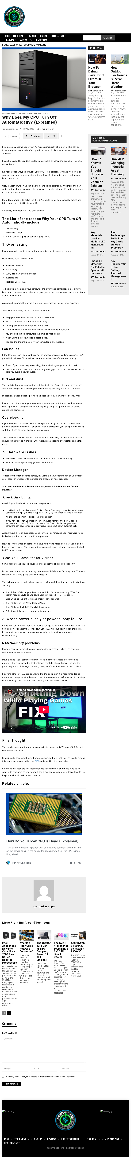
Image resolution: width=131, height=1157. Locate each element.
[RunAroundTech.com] (14, 16)
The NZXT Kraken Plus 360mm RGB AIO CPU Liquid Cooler (61, 950)
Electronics (16, 44)
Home (5, 44)
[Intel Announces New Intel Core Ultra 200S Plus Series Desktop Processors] (9, 935)
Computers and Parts (35, 44)
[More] (61, 136)
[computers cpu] (44, 890)
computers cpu (10, 129)
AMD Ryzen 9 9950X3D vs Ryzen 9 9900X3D (78, 947)
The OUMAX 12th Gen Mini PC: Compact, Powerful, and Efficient (44, 951)
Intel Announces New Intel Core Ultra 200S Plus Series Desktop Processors (9, 952)
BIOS (36, 761)
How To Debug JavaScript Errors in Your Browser (96, 77)
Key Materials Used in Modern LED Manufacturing (98, 240)
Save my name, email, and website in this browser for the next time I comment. (41, 1076)
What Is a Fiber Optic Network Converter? (26, 947)
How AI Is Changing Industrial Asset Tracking (118, 166)
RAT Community (95, 91)
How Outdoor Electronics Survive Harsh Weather (119, 77)
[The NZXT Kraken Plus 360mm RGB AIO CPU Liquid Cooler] (61, 935)
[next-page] (9, 1013)
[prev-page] (4, 1013)
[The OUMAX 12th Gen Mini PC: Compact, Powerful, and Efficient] (44, 935)
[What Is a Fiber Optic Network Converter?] (26, 935)
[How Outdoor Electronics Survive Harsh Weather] (120, 58)
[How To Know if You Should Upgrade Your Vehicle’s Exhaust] (98, 151)
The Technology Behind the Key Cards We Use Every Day (118, 240)
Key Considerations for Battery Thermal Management (118, 270)
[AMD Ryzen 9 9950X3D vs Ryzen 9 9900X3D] (78, 935)
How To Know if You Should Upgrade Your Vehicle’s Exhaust (97, 172)
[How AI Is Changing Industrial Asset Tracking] (119, 151)
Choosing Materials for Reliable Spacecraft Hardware (98, 267)
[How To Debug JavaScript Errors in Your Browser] (97, 58)
